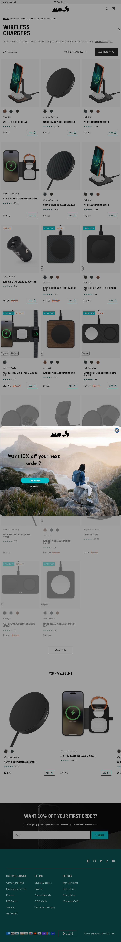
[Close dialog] (117, 430)
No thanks (34, 486)
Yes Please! (35, 480)
